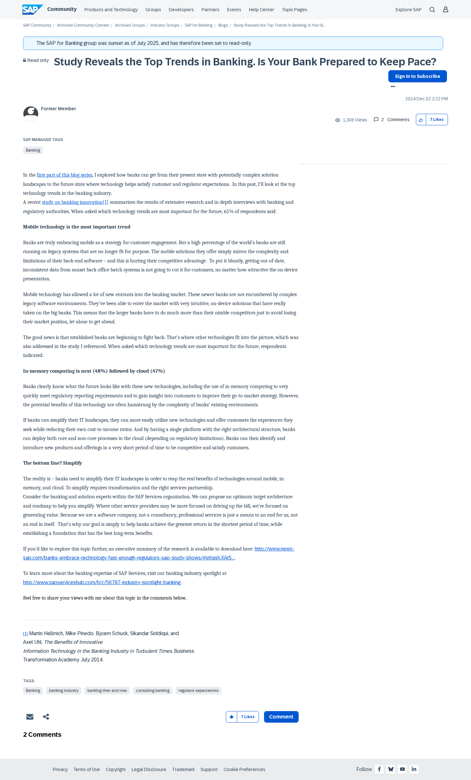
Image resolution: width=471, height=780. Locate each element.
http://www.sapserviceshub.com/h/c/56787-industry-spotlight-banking (101, 582)
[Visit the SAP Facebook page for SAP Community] (379, 769)
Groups (153, 9)
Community (62, 9)
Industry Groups (165, 25)
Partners (210, 9)
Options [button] (391, 87)
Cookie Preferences (244, 769)
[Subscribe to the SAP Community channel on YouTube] (402, 769)
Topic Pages (294, 9)
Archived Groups (130, 25)
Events (234, 9)
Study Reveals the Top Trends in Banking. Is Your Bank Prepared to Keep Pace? (245, 62)
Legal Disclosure (149, 769)
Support (209, 769)
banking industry (63, 690)
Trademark (183, 769)
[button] (421, 119)
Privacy (60, 769)
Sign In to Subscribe (417, 76)
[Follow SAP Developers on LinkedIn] (414, 769)
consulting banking (152, 690)
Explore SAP (409, 9)
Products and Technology (111, 9)
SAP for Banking (198, 25)
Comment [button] (281, 716)
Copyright (116, 769)
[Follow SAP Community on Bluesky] (390, 769)
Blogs (223, 25)
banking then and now (107, 690)
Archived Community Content (83, 25)
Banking (33, 150)
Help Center (261, 9)
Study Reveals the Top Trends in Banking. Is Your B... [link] (279, 25)
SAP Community (37, 25)
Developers (181, 9)
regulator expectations (198, 690)
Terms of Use (86, 769)
